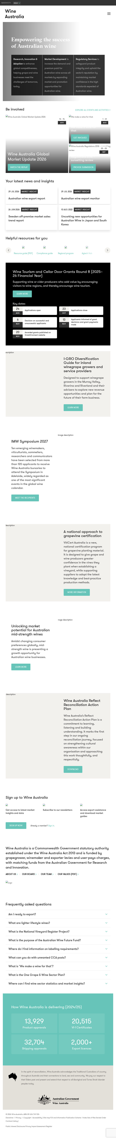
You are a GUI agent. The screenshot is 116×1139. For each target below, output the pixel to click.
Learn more (22, 293)
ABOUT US (11, 874)
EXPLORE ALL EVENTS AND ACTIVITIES (92, 110)
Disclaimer (9, 1117)
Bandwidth (6, 3)
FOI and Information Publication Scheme (65, 1117)
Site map (46, 1117)
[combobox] (17, 3)
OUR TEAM (46, 874)
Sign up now (15, 825)
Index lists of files (89, 1117)
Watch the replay (19, 167)
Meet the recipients (25, 497)
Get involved (80, 137)
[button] (103, 14)
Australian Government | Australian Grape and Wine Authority (58, 1100)
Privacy (18, 1117)
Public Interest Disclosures (15, 1126)
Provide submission (83, 167)
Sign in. (51, 825)
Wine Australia (15, 14)
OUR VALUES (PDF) (67, 874)
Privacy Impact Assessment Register (38, 1126)
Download (73, 769)
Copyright (27, 1117)
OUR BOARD (28, 874)
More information (76, 592)
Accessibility (37, 1117)
